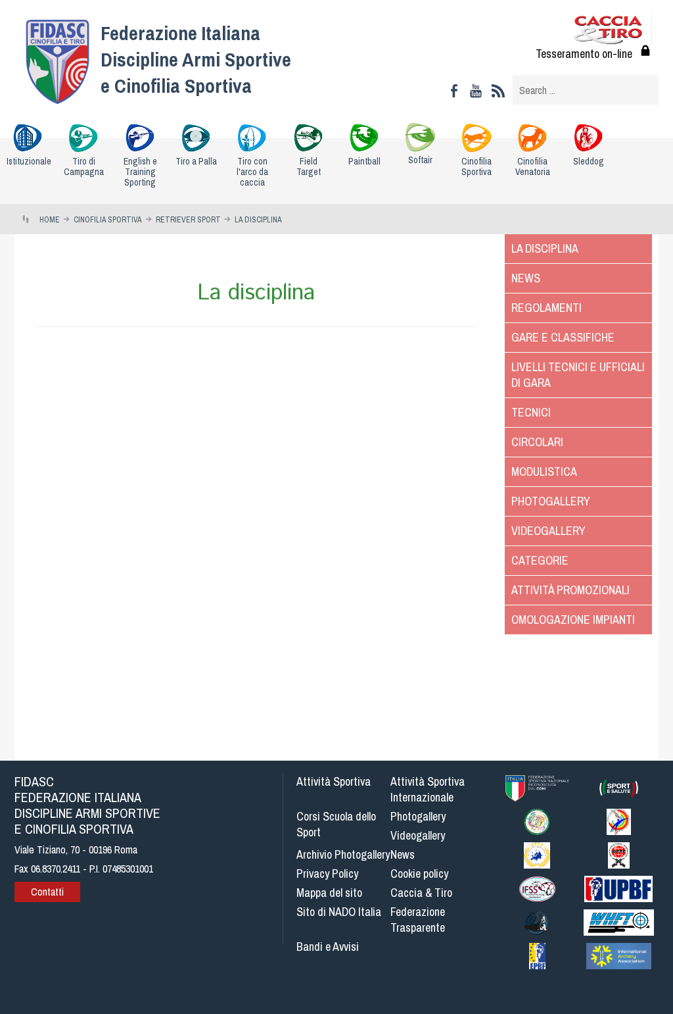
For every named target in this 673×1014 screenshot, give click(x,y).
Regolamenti (546, 307)
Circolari (537, 442)
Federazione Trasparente (417, 919)
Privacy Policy (327, 873)
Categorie (540, 560)
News (525, 278)
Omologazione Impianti (573, 619)
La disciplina (544, 248)
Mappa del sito (329, 892)
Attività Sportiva (333, 781)
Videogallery (548, 530)
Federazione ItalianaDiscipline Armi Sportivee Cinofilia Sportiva (196, 59)
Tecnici (531, 412)
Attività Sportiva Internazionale (427, 789)
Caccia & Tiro (421, 892)
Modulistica (544, 471)
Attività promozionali (570, 590)
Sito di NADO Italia (338, 911)
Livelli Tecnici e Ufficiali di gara (578, 375)
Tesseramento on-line (584, 53)
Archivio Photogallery (343, 854)
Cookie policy (419, 873)
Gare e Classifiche (563, 337)
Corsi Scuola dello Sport (336, 824)
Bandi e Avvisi (327, 946)
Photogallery (550, 501)
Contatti (47, 891)
